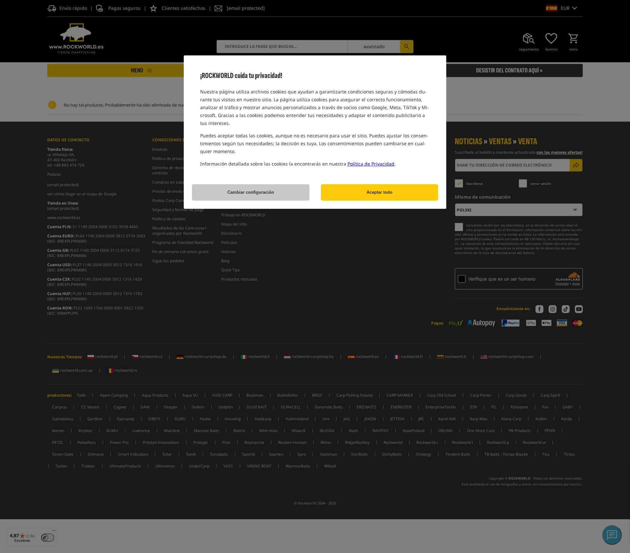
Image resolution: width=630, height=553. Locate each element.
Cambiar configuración (250, 192)
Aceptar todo (379, 192)
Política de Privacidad (370, 164)
